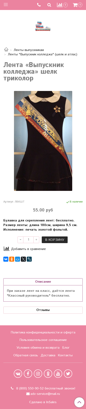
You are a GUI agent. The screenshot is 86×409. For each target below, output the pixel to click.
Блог (66, 347)
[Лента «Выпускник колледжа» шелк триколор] (43, 141)
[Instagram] (38, 373)
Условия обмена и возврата (37, 347)
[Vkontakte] (18, 373)
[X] (23, 259)
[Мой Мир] (17, 259)
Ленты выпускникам (29, 50)
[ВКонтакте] (5, 259)
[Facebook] (28, 373)
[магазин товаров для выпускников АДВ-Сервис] (43, 25)
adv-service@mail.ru (45, 394)
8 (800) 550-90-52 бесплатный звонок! (45, 388)
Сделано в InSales (43, 402)
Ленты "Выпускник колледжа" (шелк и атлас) (42, 54)
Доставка (48, 355)
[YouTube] (58, 373)
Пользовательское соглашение (43, 340)
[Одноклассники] (11, 259)
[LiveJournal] (29, 259)
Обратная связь (25, 355)
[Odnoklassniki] (48, 373)
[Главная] (6, 50)
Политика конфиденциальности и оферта (43, 332)
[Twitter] (68, 373)
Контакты (65, 355)
